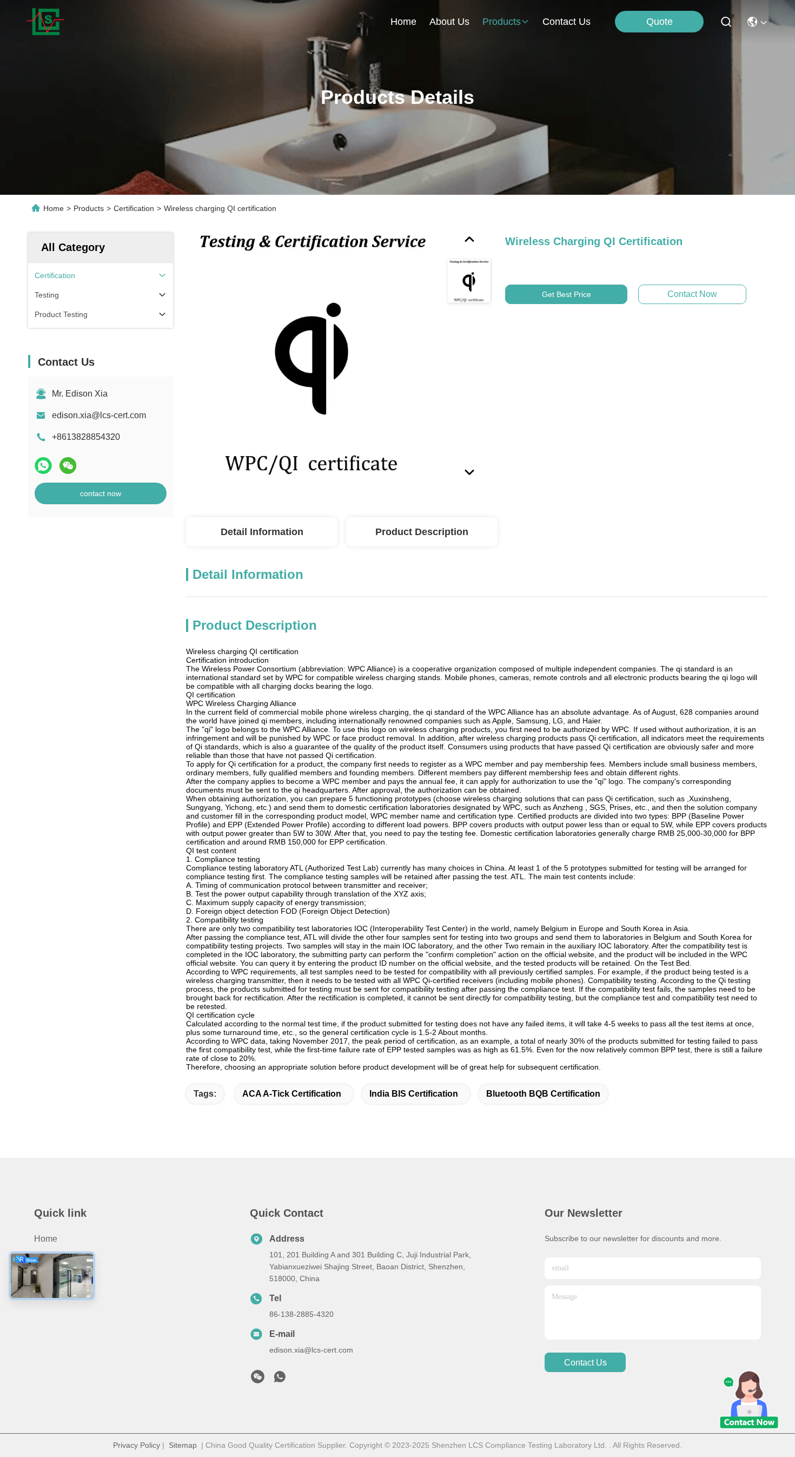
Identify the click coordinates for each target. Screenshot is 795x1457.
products (501, 21)
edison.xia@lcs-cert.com (99, 415)
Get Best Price (566, 294)
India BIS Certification (413, 1093)
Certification (134, 208)
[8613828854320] (279, 1379)
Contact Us (55, 1297)
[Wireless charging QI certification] (311, 358)
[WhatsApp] (43, 466)
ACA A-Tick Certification (291, 1093)
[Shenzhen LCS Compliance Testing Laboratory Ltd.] (45, 21)
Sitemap (183, 1445)
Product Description (421, 531)
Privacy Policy (136, 1445)
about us (449, 21)
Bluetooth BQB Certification (543, 1093)
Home (403, 21)
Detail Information (262, 531)
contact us (566, 21)
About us (52, 1277)
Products (89, 208)
